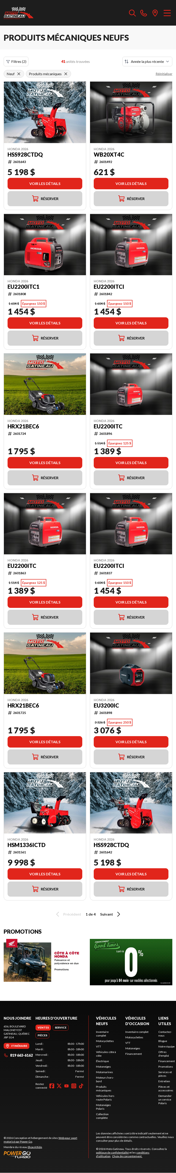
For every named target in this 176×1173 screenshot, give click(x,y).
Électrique (102, 1061)
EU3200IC (106, 705)
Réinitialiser (164, 74)
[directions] (155, 13)
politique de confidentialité (112, 1152)
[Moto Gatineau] (18, 12)
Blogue (162, 1041)
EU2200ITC (108, 426)
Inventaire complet (102, 1033)
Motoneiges (103, 1066)
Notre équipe (166, 1046)
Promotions (165, 1066)
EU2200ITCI (109, 286)
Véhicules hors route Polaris (105, 1097)
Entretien (164, 1081)
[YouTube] (66, 1086)
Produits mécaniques (103, 1088)
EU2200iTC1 (23, 286)
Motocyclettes (105, 1041)
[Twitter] (59, 1086)
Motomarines (104, 1072)
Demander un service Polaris (165, 1099)
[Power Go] (46, 1154)
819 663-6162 (21, 1055)
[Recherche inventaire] (132, 13)
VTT (98, 1046)
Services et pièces (165, 1073)
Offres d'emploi (163, 1053)
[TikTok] (81, 1086)
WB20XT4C (109, 154)
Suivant (106, 914)
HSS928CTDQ (25, 154)
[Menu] (167, 12)
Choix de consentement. (127, 1156)
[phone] (143, 13)
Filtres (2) (18, 61)
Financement (133, 1053)
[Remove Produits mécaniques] (65, 74)
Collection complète (102, 1116)
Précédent (72, 914)
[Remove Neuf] (18, 74)
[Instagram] (74, 1086)
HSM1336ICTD (26, 845)
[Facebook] (52, 1086)
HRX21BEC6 (23, 426)
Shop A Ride (35, 1147)
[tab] (43, 1028)
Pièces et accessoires (165, 1088)
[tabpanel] (60, 1060)
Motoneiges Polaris (103, 1106)
